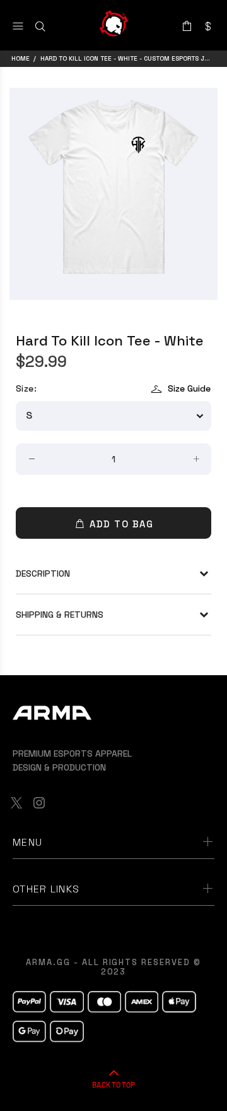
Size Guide (189, 388)
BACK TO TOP (113, 1084)
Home (20, 58)
